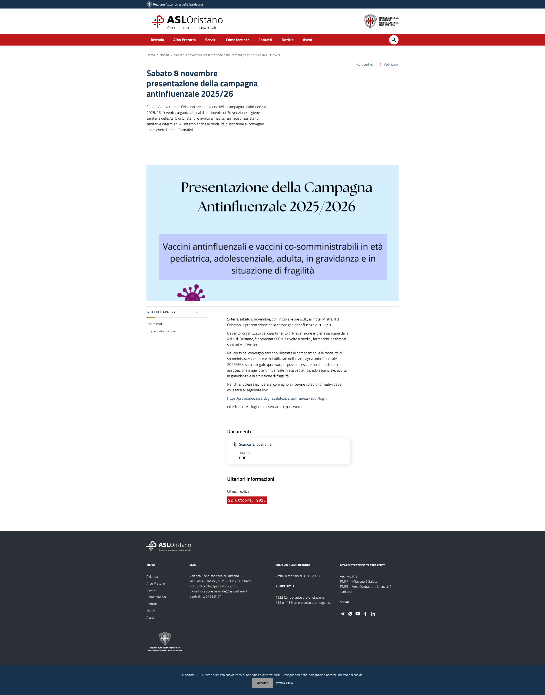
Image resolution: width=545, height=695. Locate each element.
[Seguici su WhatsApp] (350, 613)
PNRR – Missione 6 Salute (358, 581)
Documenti (154, 323)
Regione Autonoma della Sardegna (178, 4)
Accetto (262, 682)
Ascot (308, 40)
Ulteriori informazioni (161, 331)
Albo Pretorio (184, 40)
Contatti (265, 40)
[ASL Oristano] (149, 4)
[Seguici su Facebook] (365, 613)
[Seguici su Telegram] (342, 613)
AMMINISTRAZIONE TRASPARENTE (362, 565)
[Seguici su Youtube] (357, 613)
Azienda (157, 40)
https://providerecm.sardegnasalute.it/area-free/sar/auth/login (277, 398)
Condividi (367, 64)
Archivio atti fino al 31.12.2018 (297, 575)
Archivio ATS (349, 576)
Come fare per (237, 40)
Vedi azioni (391, 64)
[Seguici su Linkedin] (373, 613)
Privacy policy (284, 682)
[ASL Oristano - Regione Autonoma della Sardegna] (168, 546)
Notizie (288, 40)
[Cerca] (394, 39)
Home (150, 54)
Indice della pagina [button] (160, 312)
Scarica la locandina (255, 444)
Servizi (211, 40)
